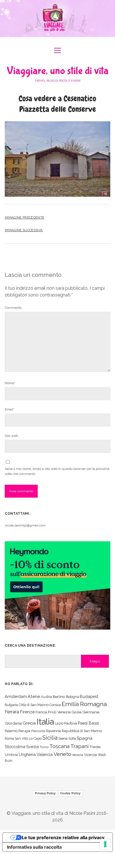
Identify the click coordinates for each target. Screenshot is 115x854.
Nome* (10, 383)
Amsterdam (16, 696)
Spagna (84, 738)
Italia (45, 722)
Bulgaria (11, 705)
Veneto (62, 754)
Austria (46, 697)
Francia (41, 712)
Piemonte (38, 731)
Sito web (11, 436)
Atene (34, 696)
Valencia (45, 754)
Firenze (27, 711)
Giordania (13, 723)
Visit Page (57, 18)
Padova (70, 723)
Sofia (72, 738)
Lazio (59, 723)
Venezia (77, 754)
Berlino (59, 696)
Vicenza (90, 755)
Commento (13, 308)
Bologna (72, 697)
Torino (44, 747)
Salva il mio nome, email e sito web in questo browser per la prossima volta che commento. (57, 471)
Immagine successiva (24, 230)
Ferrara (12, 711)
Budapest (89, 696)
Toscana (59, 746)
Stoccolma (15, 746)
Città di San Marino (34, 705)
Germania (90, 712)
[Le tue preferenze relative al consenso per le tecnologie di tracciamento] (105, 844)
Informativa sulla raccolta (34, 847)
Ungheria (27, 754)
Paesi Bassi (88, 723)
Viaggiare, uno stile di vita (58, 71)
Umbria (11, 754)
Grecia (29, 723)
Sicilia (50, 737)
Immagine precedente (24, 217)
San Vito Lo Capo (28, 738)
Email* (9, 409)
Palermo (11, 731)
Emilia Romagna (84, 703)
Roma (9, 738)
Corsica (55, 705)
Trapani (79, 746)
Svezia (32, 746)
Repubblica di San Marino (82, 731)
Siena (63, 738)
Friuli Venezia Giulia (65, 712)
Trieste (94, 746)
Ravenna (53, 730)
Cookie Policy (70, 793)
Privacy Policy (45, 793)
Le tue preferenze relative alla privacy (63, 837)
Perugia (24, 731)
